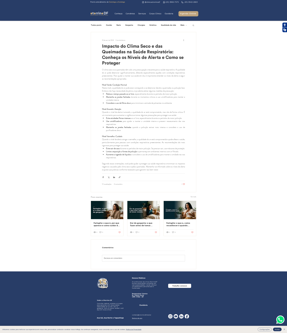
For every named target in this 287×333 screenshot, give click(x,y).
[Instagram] (170, 316)
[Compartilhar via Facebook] (103, 177)
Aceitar (277, 329)
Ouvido (109, 25)
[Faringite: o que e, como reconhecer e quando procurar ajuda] (180, 210)
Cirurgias (141, 25)
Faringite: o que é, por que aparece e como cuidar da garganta (106, 224)
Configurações (265, 329)
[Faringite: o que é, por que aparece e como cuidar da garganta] (107, 210)
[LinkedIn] (181, 316)
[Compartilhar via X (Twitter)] (109, 177)
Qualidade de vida (168, 25)
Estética (153, 25)
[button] (118, 14)
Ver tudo (193, 197)
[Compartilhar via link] (119, 177)
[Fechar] (284, 329)
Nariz (118, 25)
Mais (182, 25)
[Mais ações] (183, 40)
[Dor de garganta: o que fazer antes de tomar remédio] (143, 210)
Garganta (129, 25)
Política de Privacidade (133, 329)
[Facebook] (187, 316)
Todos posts (96, 25)
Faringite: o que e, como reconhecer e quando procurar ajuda (178, 224)
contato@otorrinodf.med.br (141, 315)
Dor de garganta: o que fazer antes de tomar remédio (141, 224)
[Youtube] (176, 316)
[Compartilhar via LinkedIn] (114, 177)
